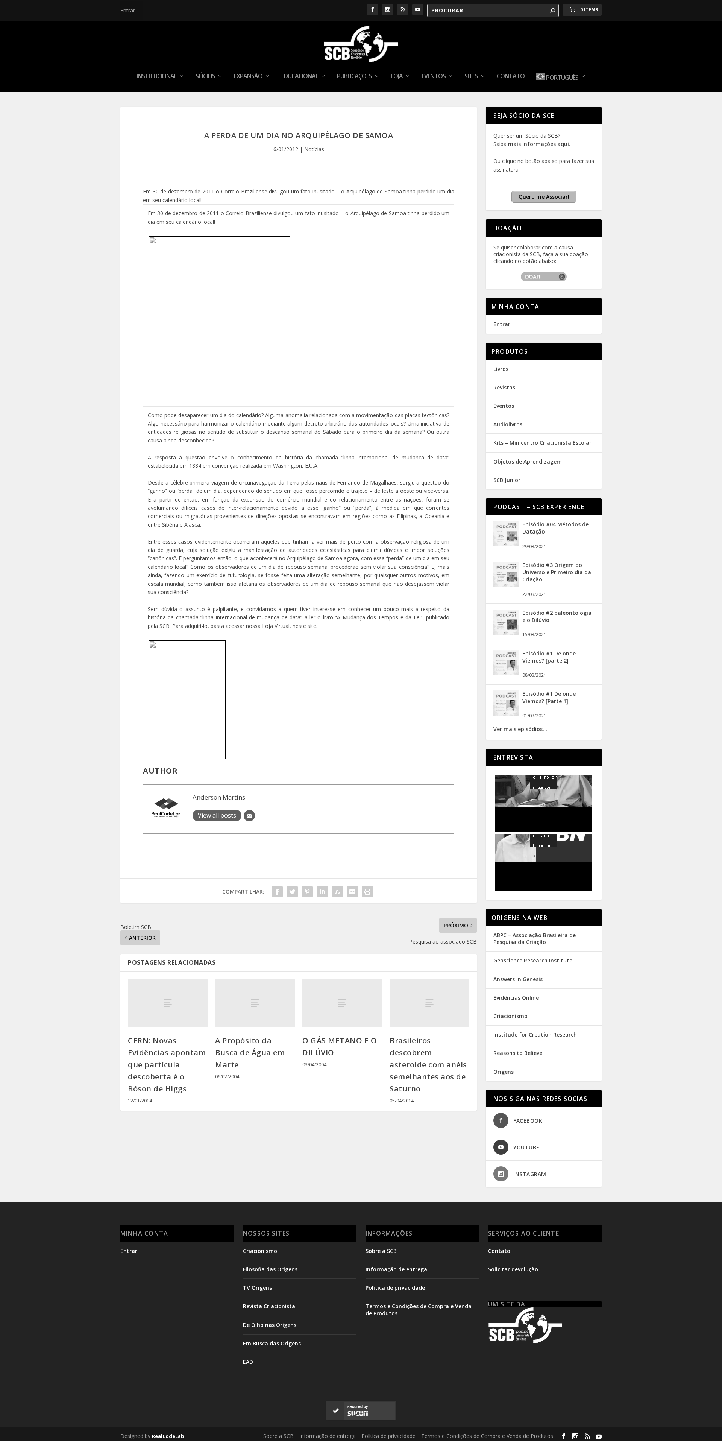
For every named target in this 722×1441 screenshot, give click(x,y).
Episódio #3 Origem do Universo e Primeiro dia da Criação (556, 572)
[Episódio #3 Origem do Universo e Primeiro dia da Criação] (506, 584)
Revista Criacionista (269, 1306)
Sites (471, 76)
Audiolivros (507, 424)
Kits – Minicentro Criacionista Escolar (542, 442)
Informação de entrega (396, 1269)
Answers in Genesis (518, 979)
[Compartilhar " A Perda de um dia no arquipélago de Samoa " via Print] (367, 891)
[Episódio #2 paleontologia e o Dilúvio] (506, 632)
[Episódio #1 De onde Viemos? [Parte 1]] (506, 713)
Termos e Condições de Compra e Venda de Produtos (487, 1435)
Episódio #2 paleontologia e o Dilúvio (557, 616)
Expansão (248, 76)
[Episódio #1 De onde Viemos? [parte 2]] (506, 673)
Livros (500, 368)
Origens (503, 1071)
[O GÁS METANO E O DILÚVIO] (342, 1003)
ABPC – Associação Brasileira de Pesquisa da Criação (534, 938)
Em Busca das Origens (272, 1343)
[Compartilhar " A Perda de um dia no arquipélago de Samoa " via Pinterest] (307, 891)
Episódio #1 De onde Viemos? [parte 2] (549, 657)
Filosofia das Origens (270, 1269)
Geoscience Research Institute (532, 960)
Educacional (299, 76)
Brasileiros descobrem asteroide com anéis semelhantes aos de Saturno (428, 1064)
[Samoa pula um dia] (219, 242)
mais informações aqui (538, 143)
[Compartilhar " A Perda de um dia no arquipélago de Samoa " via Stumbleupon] (337, 891)
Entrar (127, 10)
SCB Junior (506, 479)
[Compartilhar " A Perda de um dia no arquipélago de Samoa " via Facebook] (277, 891)
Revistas (504, 387)
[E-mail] (249, 815)
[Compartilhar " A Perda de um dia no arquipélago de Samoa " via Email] (352, 891)
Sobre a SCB (381, 1250)
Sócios (205, 76)
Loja (397, 76)
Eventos (434, 76)
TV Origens (257, 1287)
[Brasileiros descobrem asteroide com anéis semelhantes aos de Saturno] (429, 1003)
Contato (511, 76)
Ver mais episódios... (520, 729)
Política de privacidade (395, 1287)
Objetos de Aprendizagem (527, 461)
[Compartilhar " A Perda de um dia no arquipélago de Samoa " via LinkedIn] (322, 891)
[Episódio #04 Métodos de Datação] (506, 544)
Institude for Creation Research (535, 1034)
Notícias (314, 149)
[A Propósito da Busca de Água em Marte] (255, 1003)
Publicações (354, 76)
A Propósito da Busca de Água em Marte (250, 1052)
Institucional (157, 76)
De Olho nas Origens (269, 1325)
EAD (248, 1361)
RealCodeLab (168, 1436)
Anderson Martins (219, 797)
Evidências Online (516, 997)
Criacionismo (510, 1016)
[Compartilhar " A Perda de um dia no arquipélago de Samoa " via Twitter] (292, 891)
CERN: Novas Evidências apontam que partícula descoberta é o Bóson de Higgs (167, 1064)
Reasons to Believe (517, 1052)
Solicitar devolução (513, 1269)
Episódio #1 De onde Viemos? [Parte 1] (549, 697)
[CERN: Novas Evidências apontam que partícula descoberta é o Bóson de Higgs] (168, 1003)
